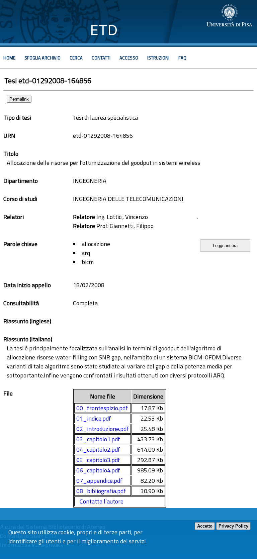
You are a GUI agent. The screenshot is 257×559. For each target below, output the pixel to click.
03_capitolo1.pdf (98, 439)
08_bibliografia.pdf (101, 490)
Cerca (76, 57)
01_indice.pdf (93, 418)
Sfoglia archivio (42, 57)
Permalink (19, 99)
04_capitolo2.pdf (98, 449)
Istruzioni (158, 57)
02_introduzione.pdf (102, 428)
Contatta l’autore (101, 501)
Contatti (101, 57)
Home (9, 57)
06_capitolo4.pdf (98, 470)
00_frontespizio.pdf (102, 408)
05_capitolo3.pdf (98, 459)
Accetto (204, 526)
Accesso (128, 57)
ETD (104, 29)
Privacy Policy (233, 526)
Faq (182, 57)
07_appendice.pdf (99, 480)
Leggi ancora (225, 245)
